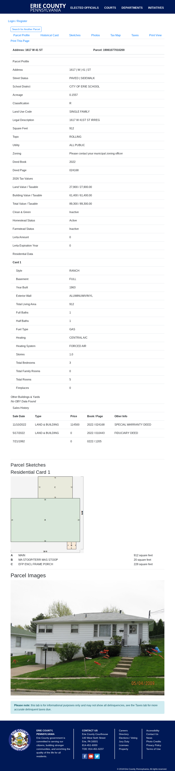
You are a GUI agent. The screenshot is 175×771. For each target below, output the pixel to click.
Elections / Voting (128, 737)
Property (123, 749)
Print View (155, 35)
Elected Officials (84, 7)
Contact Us (152, 734)
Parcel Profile (21, 35)
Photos (95, 35)
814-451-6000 (89, 745)
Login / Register (17, 21)
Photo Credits (153, 741)
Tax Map (115, 35)
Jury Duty (124, 741)
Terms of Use (153, 749)
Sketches (74, 35)
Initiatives (156, 7)
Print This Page (20, 40)
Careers (123, 730)
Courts (110, 7)
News (149, 737)
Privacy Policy (153, 745)
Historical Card (50, 35)
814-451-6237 (96, 749)
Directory (124, 734)
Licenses (124, 745)
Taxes (135, 35)
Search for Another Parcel (26, 29)
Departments (132, 7)
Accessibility (152, 730)
